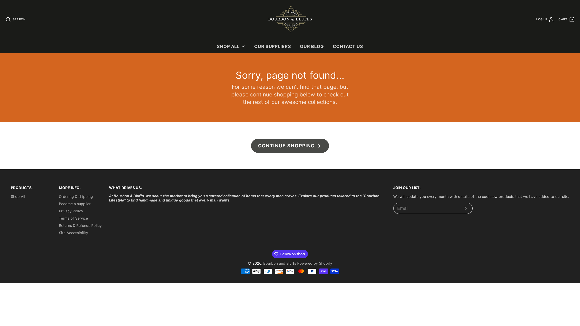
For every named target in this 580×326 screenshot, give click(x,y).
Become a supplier (75, 203)
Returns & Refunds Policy (80, 225)
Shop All (228, 46)
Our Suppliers (272, 46)
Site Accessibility (73, 232)
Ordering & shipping (76, 196)
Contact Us (348, 46)
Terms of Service (73, 218)
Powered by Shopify (314, 263)
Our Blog (312, 46)
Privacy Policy (71, 211)
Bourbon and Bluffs (279, 263)
